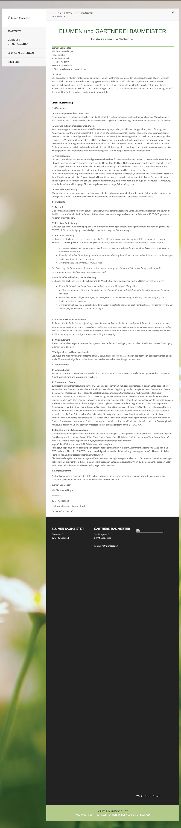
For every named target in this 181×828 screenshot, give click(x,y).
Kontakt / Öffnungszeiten (18, 42)
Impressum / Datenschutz (113, 811)
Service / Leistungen (21, 52)
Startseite (14, 31)
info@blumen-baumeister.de (73, 69)
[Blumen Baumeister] (19, 18)
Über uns (13, 61)
